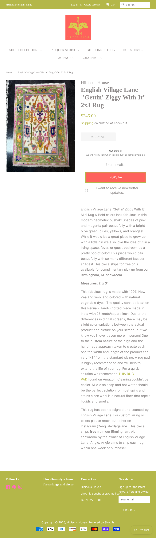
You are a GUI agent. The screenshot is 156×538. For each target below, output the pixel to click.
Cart (113, 4)
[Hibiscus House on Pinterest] (14, 487)
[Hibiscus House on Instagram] (20, 487)
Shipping (87, 123)
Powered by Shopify (101, 522)
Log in (74, 4)
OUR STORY (132, 50)
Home (9, 72)
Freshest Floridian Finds (19, 4)
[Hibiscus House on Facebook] (8, 487)
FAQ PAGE (64, 57)
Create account (92, 4)
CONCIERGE (91, 57)
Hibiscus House (77, 522)
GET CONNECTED (100, 50)
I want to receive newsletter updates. (117, 190)
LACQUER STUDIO (63, 50)
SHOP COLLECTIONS (24, 50)
